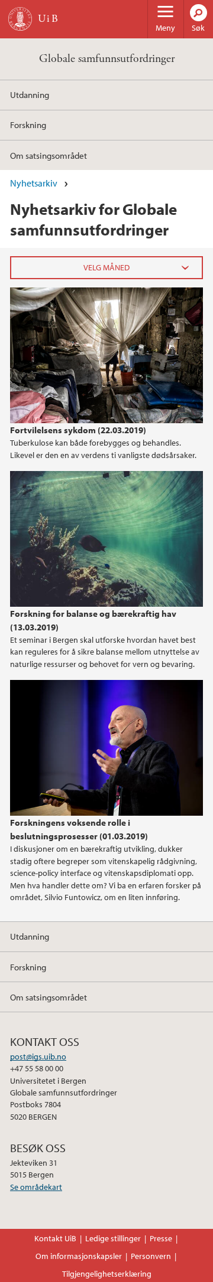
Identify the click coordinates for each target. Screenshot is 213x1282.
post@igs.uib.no (38, 1056)
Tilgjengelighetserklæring (106, 1273)
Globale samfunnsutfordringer (107, 58)
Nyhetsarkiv (33, 183)
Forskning (28, 124)
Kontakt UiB (55, 1238)
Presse (161, 1238)
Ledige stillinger (113, 1238)
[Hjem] (20, 19)
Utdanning (29, 94)
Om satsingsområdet (48, 155)
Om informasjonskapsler (79, 1256)
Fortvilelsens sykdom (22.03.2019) (78, 430)
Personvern (151, 1256)
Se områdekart (36, 1187)
